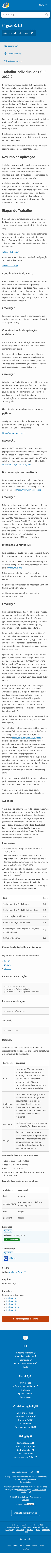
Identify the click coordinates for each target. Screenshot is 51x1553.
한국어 (27, 1532)
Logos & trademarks (25, 1393)
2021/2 (7, 968)
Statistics (25, 1390)
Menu (41, 4)
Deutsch (45, 1527)
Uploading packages (24, 1356)
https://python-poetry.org (13, 433)
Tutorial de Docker (10, 251)
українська (27, 1527)
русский (30, 1530)
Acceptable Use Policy (24, 1457)
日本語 (40, 1525)
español (24, 1525)
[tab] (25, 46)
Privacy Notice (24, 1453)
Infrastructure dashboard (24, 1386)
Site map (25, 1499)
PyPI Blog (24, 1382)
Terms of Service (24, 1442)
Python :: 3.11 (12, 1310)
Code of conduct (24, 1450)
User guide (24, 1359)
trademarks (22, 1489)
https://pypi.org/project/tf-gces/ (16, 464)
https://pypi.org (15, 567)
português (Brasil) (13, 1527)
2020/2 (7, 961)
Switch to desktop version (26, 1512)
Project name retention (24, 1363)
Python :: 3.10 (12, 1307)
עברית (38, 1530)
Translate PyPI (24, 1420)
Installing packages (24, 1352)
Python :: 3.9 (12, 1304)
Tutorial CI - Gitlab (10, 265)
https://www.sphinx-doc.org (28, 489)
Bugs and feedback (25, 1412)
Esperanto (46, 1530)
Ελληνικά (36, 1527)
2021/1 (7, 964)
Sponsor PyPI (25, 1423)
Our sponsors (25, 1397)
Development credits (24, 1427)
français (32, 1525)
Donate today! (25, 1482)
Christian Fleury (16, 1272)
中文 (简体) (10, 1530)
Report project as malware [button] (25, 1318)
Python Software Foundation (33, 1491)
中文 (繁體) (20, 1530)
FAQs (25, 1366)
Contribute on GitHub (24, 1416)
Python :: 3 (11, 1298)
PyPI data (7, 1231)
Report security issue (25, 1446)
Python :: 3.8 (12, 1301)
